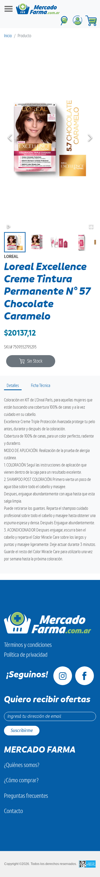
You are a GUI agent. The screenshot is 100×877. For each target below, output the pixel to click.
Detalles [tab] (13, 385)
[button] (50, 137)
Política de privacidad (25, 654)
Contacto (13, 811)
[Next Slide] (90, 137)
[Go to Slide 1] (15, 242)
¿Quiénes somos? (21, 765)
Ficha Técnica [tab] (40, 385)
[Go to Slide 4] (81, 242)
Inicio (8, 35)
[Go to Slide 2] (37, 242)
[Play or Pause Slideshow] (9, 226)
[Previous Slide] (10, 137)
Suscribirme (22, 730)
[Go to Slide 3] (59, 242)
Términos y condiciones (28, 644)
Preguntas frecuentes (26, 795)
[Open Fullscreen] (91, 226)
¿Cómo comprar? (21, 780)
